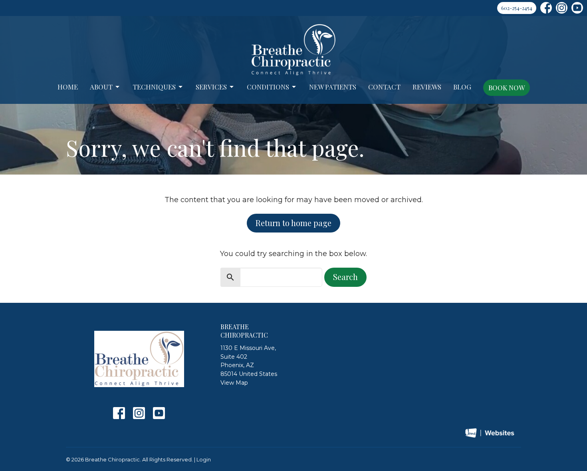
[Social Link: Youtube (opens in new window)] (577, 8)
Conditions (268, 86)
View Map (234, 382)
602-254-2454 (516, 7)
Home (68, 86)
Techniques (154, 86)
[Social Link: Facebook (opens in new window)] (546, 8)
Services (211, 86)
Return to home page (293, 222)
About (101, 86)
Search (345, 276)
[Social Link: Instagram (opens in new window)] (561, 8)
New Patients (332, 86)
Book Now (506, 87)
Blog (462, 86)
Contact (384, 86)
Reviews (426, 86)
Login (203, 460)
